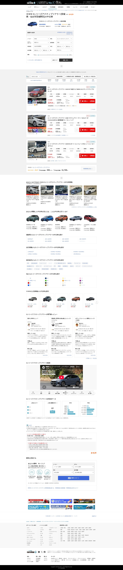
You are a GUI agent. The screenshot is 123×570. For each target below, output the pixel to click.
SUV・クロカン (30, 537)
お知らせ (65, 558)
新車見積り (61, 7)
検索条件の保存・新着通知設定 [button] (74, 76)
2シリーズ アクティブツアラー (47, 521)
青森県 (72, 527)
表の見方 (30, 425)
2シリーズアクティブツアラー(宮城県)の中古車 (76, 10)
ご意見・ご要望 (90, 560)
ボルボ (50, 544)
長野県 (72, 531)
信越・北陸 (63, 531)
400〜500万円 (83, 239)
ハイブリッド (29, 535)
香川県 (72, 538)
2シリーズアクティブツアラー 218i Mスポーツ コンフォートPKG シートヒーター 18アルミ (71, 145)
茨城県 (83, 529)
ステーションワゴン (31, 533)
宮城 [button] (58, 42)
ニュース (75, 7)
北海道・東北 (63, 527)
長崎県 (76, 540)
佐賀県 (72, 540)
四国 (61, 538)
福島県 (90, 527)
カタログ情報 (58, 24)
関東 (61, 529)
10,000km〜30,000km (56, 251)
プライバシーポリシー (72, 558)
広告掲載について (75, 560)
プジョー (51, 539)
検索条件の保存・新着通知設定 (65, 32)
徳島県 (69, 538)
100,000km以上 (77, 254)
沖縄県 (94, 540)
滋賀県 (79, 535)
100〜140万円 (48, 239)
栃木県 (87, 529)
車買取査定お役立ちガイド (72, 488)
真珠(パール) (33, 280)
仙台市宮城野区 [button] (37, 46)
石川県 (79, 531)
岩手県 (76, 527)
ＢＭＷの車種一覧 (44, 10)
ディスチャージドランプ (87, 266)
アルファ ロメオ (52, 543)
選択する (59, 50)
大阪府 (69, 535)
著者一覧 (63, 560)
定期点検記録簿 (34, 263)
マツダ (41, 537)
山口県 (83, 537)
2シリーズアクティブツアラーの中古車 (61, 10)
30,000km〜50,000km (56, 254)
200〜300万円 (65, 239)
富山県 (76, 531)
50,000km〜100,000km (79, 251)
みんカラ (45, 560)
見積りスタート (75, 478)
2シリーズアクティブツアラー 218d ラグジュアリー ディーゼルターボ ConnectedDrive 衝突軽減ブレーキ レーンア (68, 119)
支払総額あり (29, 269)
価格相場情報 (42, 24)
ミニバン (28, 529)
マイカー (93, 7)
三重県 (79, 533)
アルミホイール (77, 263)
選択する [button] (36, 42)
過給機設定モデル (30, 266)
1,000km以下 (31, 251)
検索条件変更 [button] (59, 76)
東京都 (69, 529)
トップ (29, 7)
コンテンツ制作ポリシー (55, 560)
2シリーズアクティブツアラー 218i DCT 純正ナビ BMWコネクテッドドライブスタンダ (71, 90)
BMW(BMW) (39, 521)
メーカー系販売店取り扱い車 (59, 263)
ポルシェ (51, 537)
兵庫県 (72, 535)
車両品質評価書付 (45, 269)
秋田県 (83, 527)
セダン (28, 527)
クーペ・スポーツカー (31, 539)
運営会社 (60, 558)
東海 (61, 533)
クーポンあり (37, 269)
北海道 (69, 527)
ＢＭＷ (30, 167)
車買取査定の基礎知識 (60, 488)
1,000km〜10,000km (32, 254)
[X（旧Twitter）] (42, 552)
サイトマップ (68, 560)
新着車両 (61, 269)
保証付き (72, 266)
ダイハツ (42, 543)
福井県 (83, 531)
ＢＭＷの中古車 (51, 10)
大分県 (83, 540)
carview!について (54, 558)
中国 (61, 537)
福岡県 (69, 540)
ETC (55, 266)
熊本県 (79, 540)
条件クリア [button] (55, 60)
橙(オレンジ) (67, 280)
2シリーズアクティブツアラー (41, 167)
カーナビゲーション (48, 266)
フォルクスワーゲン (53, 531)
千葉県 (80, 529)
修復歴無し (70, 263)
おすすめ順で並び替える (36, 80)
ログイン (84, 1)
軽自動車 (28, 543)
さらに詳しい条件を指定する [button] (35, 60)
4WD (28, 263)
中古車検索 (52, 7)
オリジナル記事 (84, 7)
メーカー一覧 (38, 10)
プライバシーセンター (82, 558)
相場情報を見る (87, 168)
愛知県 (69, 533)
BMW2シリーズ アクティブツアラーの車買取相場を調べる (41, 488)
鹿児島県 (90, 540)
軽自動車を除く (54, 269)
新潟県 (69, 531)
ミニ (50, 535)
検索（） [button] (66, 60)
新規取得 (88, 1)
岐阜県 (72, 533)
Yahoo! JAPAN (94, 1)
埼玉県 (76, 529)
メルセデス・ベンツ (53, 527)
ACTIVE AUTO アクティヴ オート (58, 160)
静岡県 (76, 533)
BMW (50, 529)
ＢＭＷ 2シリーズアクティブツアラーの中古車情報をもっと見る (84, 207)
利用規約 (89, 558)
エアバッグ (78, 266)
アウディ (51, 533)
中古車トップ (32, 10)
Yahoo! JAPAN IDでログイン (41, 72)
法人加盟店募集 (83, 560)
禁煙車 (59, 266)
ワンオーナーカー (43, 263)
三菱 (41, 535)
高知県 (79, 538)
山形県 (86, 527)
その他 (28, 544)
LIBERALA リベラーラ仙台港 (56, 109)
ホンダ (41, 533)
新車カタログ (33, 521)
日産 (41, 531)
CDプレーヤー (39, 266)
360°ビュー (36, 7)
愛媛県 (76, 538)
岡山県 (76, 537)
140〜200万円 (48, 241)
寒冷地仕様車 (85, 263)
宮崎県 (86, 540)
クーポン (93, 109)
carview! (27, 10)
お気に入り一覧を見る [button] (91, 76)
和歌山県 (86, 535)
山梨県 (94, 529)
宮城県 (79, 527)
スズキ (41, 541)
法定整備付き (65, 266)
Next (96, 301)
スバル (41, 539)
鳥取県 (69, 537)
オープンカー (29, 541)
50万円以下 (30, 239)
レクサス (42, 529)
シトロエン (51, 541)
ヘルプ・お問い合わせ (55, 561)
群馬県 (90, 529)
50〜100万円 (31, 241)
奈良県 (83, 535)
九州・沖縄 (63, 540)
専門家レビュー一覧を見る (91, 358)
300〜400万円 (65, 241)
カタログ (44, 7)
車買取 (68, 7)
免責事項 (93, 558)
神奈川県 (73, 529)
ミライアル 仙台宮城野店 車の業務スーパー (59, 135)
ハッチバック (29, 531)
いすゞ (41, 544)
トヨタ (41, 527)
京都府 (76, 535)
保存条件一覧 (69, 33)
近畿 (61, 535)
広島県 (79, 537)
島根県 (72, 537)
